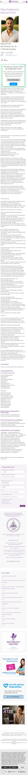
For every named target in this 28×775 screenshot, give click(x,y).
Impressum (24, 734)
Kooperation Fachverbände (7, 735)
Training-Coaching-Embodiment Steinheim (12, 597)
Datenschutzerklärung (16, 734)
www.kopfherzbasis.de (11, 55)
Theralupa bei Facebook (19, 732)
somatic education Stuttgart (8, 619)
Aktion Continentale (18, 735)
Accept (13, 84)
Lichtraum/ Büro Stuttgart (8, 623)
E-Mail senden (9, 54)
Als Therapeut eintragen (8, 732)
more (22, 767)
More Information (13, 80)
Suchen (22, 506)
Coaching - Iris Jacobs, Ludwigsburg (10, 608)
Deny (5, 767)
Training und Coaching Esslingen (10, 593)
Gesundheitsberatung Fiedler (9, 576)
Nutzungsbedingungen (5, 734)
